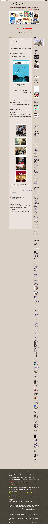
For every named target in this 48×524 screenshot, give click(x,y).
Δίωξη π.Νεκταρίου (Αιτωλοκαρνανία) (36, 165)
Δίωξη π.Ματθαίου (35, 162)
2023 (35, 349)
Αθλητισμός (35, 135)
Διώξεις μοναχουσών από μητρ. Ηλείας (36, 155)
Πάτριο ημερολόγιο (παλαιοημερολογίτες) (36, 229)
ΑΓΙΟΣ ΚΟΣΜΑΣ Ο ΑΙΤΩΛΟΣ (36, 131)
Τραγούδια (35, 242)
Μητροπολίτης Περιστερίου (35, 209)
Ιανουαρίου (36, 348)
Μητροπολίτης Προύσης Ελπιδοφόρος (36, 211)
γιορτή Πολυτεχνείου (36, 148)
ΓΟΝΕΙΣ (34, 149)
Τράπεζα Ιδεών (35, 267)
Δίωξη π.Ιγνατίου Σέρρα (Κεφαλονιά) (36, 159)
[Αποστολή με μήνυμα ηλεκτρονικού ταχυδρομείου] (12, 192)
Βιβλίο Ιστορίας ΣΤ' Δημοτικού (36, 142)
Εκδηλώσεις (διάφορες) (36, 172)
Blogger (37, 522)
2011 (35, 357)
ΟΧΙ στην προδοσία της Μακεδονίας (36, 224)
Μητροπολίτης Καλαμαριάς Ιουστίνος (36, 202)
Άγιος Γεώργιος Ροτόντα (35, 130)
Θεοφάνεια (35, 180)
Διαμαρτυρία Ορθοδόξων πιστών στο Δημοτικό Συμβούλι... (36, 320)
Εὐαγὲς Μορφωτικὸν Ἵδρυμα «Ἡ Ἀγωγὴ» (36, 256)
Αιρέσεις (34, 136)
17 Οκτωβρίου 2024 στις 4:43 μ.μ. (15, 198)
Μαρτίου (36, 346)
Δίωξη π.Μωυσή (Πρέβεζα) (35, 163)
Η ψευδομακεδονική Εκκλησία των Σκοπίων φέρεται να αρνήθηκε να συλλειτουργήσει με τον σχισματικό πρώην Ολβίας (36, 299)
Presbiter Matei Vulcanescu (35, 270)
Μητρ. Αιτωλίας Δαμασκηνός (35, 194)
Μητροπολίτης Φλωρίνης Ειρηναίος (36, 214)
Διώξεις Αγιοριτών (35, 152)
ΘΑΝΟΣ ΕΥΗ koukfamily (35, 291)
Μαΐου (35, 344)
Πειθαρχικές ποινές (36, 231)
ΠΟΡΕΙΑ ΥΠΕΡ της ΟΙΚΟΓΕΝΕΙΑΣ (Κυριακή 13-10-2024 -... (37, 331)
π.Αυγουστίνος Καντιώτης (35, 262)
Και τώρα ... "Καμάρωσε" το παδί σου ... (37, 390)
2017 (35, 351)
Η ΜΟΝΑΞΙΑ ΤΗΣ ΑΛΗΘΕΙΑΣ (36, 274)
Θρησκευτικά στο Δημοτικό (35, 261)
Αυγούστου (36, 341)
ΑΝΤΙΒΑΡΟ (35, 251)
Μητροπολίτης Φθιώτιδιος (35, 212)
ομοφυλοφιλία (35, 221)
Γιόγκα (34, 147)
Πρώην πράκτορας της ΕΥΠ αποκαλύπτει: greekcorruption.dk (36, 264)
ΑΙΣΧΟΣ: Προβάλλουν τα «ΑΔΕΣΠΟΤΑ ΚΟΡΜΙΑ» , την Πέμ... (36, 334)
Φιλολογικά (35, 244)
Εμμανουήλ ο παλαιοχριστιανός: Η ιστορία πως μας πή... (36, 326)
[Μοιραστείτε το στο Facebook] (14, 192)
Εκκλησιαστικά (35, 174)
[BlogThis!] (13, 192)
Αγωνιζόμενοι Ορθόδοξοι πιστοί (35, 134)
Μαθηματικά (35, 189)
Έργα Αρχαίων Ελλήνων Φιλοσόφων (36, 255)
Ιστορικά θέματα (35, 182)
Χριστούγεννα (35, 245)
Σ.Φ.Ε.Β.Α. (35, 265)
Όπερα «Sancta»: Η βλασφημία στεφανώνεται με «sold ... (36, 324)
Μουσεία (34, 215)
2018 (35, 350)
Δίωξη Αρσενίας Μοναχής (35, 156)
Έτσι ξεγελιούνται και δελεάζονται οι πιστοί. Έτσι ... (37, 315)
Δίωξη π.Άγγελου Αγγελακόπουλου (35, 158)
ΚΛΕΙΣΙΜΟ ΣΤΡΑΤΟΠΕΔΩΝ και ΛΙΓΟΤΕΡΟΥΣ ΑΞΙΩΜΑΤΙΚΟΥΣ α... (36, 312)
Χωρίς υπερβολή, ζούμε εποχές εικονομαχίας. (36, 328)
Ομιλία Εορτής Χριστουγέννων (37, 382)
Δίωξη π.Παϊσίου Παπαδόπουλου (35, 167)
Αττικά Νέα (35, 252)
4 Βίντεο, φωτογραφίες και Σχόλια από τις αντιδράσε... (36, 318)
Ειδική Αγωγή (35, 170)
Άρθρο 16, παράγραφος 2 (30, 9)
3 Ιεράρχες (35, 127)
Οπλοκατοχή (35, 222)
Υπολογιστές (35, 243)
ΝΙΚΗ (34, 216)
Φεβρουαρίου (36, 347)
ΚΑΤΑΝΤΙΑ (35, 184)
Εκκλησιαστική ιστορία (36, 175)
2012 (35, 356)
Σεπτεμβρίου (36, 340)
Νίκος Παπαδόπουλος (36, 217)
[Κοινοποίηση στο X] (14, 192)
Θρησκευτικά (35, 181)
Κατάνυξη (35, 296)
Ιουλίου (36, 342)
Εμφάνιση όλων (37, 301)
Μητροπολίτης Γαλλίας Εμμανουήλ (36, 198)
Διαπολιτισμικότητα (36, 150)
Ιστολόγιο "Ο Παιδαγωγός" (17, 3)
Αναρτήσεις (35, 248)
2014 (35, 354)
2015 (35, 353)
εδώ (38, 509)
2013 (35, 355)
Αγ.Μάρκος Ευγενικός (36, 250)
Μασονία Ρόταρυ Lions (36, 191)
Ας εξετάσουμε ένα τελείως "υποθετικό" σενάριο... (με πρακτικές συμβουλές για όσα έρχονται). (36, 52)
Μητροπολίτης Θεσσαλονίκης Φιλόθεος (35, 200)
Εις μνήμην (35, 171)
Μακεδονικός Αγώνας (36, 190)
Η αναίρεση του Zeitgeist (35, 258)
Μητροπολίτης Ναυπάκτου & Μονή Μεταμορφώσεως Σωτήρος (36, 206)
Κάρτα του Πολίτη (35, 183)
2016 (35, 352)
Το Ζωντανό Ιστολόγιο (36, 266)
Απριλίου (36, 345)
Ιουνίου (36, 343)
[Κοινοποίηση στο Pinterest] (15, 192)
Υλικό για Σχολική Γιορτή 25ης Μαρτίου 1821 (36, 375)
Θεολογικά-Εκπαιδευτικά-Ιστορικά (36, 259)
